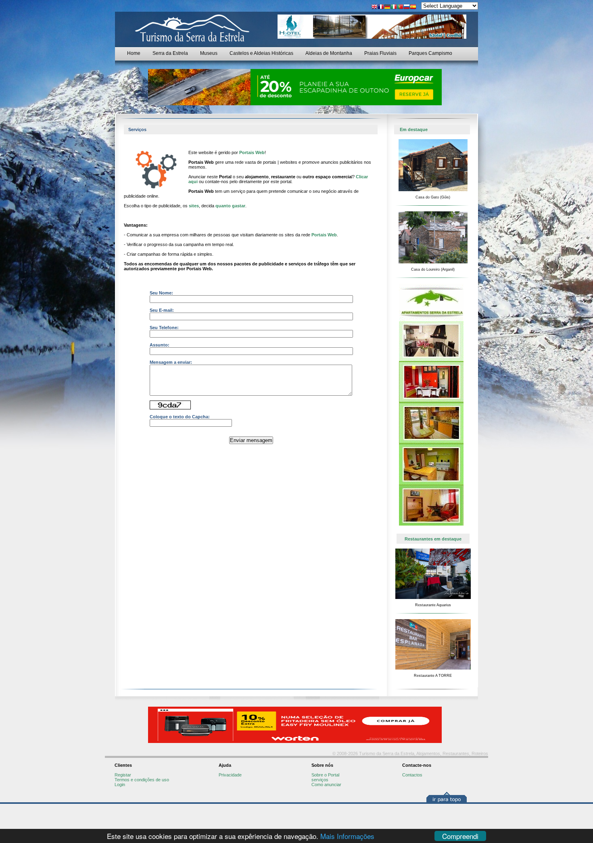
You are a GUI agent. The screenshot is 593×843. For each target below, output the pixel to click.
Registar (123, 774)
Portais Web (252, 152)
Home (133, 53)
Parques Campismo (430, 53)
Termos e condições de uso (142, 779)
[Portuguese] (400, 7)
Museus (208, 53)
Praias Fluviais (380, 53)
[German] (387, 7)
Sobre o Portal (325, 774)
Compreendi (460, 836)
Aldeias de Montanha (328, 53)
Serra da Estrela (170, 53)
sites (194, 205)
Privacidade (230, 774)
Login (120, 784)
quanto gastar (230, 205)
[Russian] (406, 7)
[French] (381, 7)
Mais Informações (347, 836)
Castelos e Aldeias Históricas (261, 53)
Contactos (412, 774)
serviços (319, 779)
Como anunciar (326, 784)
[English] (374, 7)
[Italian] (393, 7)
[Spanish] (413, 7)
